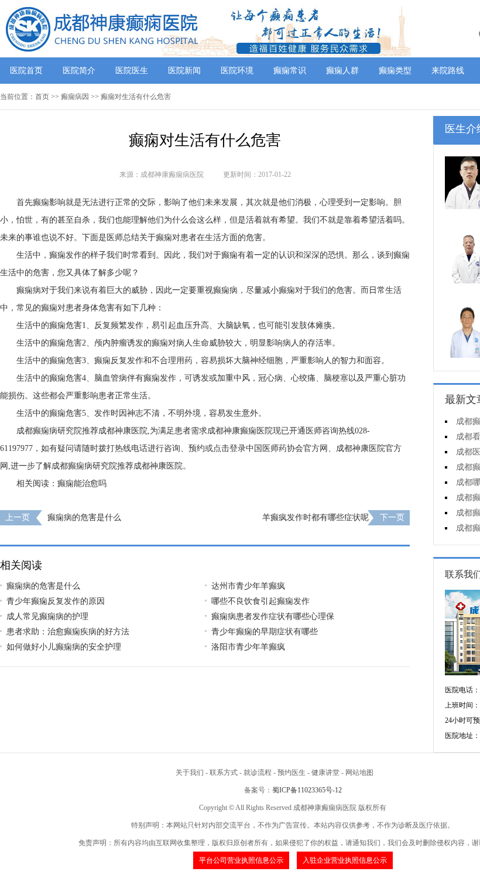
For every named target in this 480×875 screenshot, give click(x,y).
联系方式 (224, 772)
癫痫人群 (342, 70)
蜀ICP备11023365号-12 (307, 790)
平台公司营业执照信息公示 (241, 860)
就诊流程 (258, 772)
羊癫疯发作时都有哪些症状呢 (315, 517)
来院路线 (447, 70)
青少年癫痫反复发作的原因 (55, 601)
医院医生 (131, 70)
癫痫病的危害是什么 (84, 517)
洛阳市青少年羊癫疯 (248, 646)
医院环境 (237, 70)
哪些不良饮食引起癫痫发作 (260, 601)
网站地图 (359, 772)
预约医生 (291, 772)
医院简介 (79, 70)
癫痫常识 (289, 70)
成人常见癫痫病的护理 (47, 616)
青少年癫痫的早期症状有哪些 (264, 631)
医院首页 (26, 70)
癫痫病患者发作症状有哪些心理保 (272, 616)
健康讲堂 (325, 772)
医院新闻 (184, 70)
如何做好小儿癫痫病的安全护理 (63, 646)
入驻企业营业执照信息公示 (345, 860)
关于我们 (190, 772)
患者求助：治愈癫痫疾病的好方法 (67, 631)
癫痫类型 (395, 70)
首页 (42, 97)
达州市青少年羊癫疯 (248, 586)
